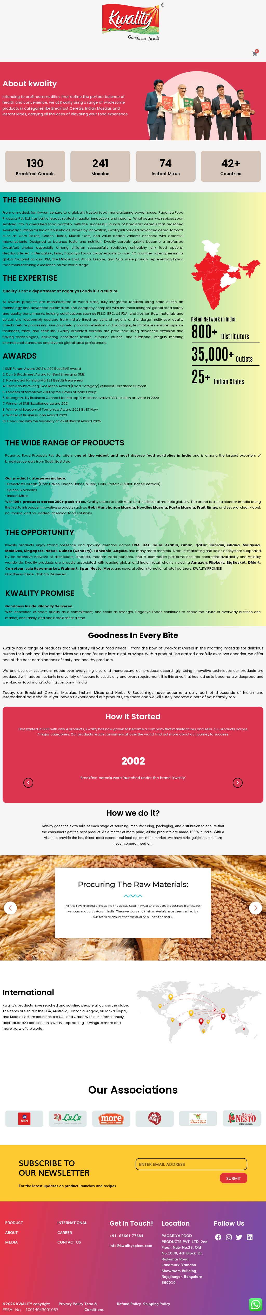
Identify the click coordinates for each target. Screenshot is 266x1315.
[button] (10, 908)
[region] (133, 908)
